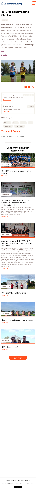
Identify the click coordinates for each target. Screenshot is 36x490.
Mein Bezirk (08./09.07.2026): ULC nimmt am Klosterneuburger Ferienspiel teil (16, 202)
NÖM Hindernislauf (9, 347)
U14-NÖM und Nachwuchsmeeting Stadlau (16, 172)
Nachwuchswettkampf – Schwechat (17, 320)
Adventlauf (7, 122)
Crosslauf (23, 122)
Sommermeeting (19, 126)
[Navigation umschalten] (33, 4)
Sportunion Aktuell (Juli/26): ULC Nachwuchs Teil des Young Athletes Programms (16, 243)
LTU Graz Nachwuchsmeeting (11, 109)
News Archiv (18, 358)
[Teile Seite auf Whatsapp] (25, 86)
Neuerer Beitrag (9, 95)
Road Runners (8, 126)
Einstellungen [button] (29, 484)
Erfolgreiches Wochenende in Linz (13, 98)
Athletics (4, 20)
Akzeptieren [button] (18, 487)
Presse (30, 122)
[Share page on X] (33, 86)
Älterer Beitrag (9, 106)
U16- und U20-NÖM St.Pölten (13, 293)
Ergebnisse (4, 55)
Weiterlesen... (7, 111)
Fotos (3, 51)
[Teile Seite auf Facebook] (29, 86)
